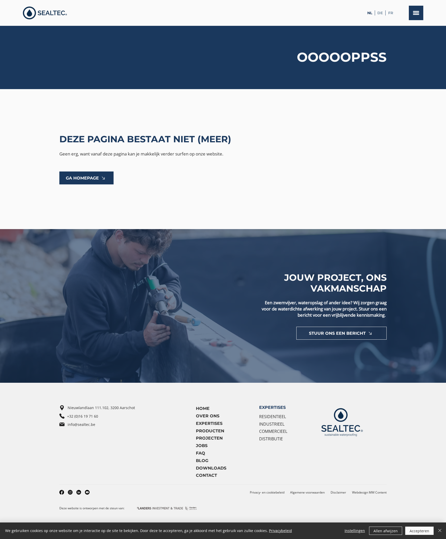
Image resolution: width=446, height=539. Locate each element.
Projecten (209, 438)
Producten (210, 430)
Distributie (271, 439)
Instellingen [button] (355, 530)
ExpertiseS (209, 423)
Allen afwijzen (385, 530)
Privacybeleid (280, 530)
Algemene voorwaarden (307, 492)
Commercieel (273, 431)
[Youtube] (87, 492)
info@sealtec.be (81, 424)
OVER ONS (207, 415)
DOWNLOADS (211, 468)
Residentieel (272, 416)
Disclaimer (338, 492)
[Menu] (416, 13)
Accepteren (419, 530)
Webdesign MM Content (369, 492)
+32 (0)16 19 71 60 (82, 416)
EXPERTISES (272, 407)
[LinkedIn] (78, 492)
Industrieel (271, 424)
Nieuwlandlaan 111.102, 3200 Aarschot (101, 407)
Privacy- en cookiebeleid (267, 492)
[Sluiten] (440, 531)
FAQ (200, 453)
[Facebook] (61, 492)
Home (203, 408)
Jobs (202, 445)
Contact (206, 475)
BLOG (202, 460)
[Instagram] (70, 492)
